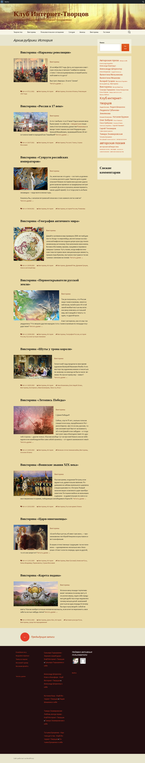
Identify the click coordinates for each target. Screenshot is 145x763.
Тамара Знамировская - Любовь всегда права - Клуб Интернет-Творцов (54, 714)
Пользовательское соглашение (52, 32)
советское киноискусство (117, 151)
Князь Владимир (26, 563)
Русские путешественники (36, 337)
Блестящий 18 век (75, 385)
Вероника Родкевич (121, 81)
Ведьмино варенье (22, 656)
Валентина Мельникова (111, 74)
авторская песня (121, 139)
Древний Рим (70, 265)
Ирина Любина (104, 94)
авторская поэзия (112, 143)
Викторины (31, 32)
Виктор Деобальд (104, 84)
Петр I (59, 388)
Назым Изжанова (106, 117)
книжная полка (105, 149)
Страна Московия (48, 563)
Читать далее (56, 83)
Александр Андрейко (106, 63)
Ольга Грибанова (106, 123)
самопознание (104, 151)
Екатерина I (33, 388)
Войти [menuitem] (7, 2)
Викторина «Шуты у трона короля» (46, 349)
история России (71, 209)
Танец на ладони (21, 659)
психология (120, 149)
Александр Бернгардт (108, 66)
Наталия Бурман (121, 116)
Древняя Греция (82, 265)
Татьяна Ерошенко (106, 137)
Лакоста (53, 388)
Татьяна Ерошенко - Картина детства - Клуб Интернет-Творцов (54, 735)
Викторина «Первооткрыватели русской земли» (49, 282)
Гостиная (106, 32)
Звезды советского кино (115, 92)
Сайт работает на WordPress (24, 758)
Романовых (82, 126)
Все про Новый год (118, 87)
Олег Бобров (106, 120)
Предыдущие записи (38, 636)
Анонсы (82, 32)
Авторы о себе (123, 61)
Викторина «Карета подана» (40, 575)
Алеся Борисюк (105, 72)
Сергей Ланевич (118, 125)
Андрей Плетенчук (116, 72)
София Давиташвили (106, 131)
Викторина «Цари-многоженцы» (43, 518)
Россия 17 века (71, 143)
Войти (74, 673)
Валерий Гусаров (107, 81)
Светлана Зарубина (106, 125)
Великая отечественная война (68, 450)
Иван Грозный (71, 561)
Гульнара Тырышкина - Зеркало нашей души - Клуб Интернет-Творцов (54, 656)
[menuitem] (2, 2)
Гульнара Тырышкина (107, 90)
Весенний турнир (22, 663)
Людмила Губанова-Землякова (110, 112)
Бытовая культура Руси (73, 620)
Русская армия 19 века (74, 506)
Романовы (81, 209)
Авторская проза (109, 60)
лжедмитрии (76, 124)
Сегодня (72, 32)
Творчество (18, 32)
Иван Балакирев (43, 388)
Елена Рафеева (104, 92)
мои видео (113, 149)
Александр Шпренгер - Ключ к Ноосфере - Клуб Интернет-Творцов (53, 677)
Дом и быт (50, 620)
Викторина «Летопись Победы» (43, 400)
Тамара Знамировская (111, 133)
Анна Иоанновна (63, 385)
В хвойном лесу (21, 652)
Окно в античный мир (27, 268)
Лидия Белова (104, 107)
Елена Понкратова (122, 90)
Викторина (61, 91)
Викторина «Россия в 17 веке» (41, 106)
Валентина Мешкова (110, 77)
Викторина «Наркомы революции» (45, 52)
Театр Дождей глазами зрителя (108, 139)
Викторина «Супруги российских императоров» (44, 159)
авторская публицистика (109, 147)
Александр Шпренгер (111, 68)
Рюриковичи (37, 563)
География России (72, 334)
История (50, 91)
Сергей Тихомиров (108, 128)
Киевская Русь (82, 561)
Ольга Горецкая (117, 120)
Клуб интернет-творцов (111, 100)
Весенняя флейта (22, 666)
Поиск (102, 43)
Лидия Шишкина (117, 107)
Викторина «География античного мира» (50, 221)
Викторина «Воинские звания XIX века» (49, 464)
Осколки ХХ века (71, 91)
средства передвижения (38, 622)
